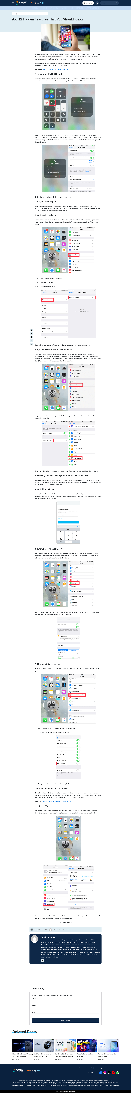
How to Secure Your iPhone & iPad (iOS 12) (57, 801)
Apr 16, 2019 (45, 929)
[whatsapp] (117, 1072)
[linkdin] (31, 337)
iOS (72, 8)
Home (14, 14)
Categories (116, 1068)
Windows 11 (54, 8)
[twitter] (31, 333)
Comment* (35, 998)
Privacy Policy (98, 1068)
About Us (81, 1068)
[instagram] (104, 1072)
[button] (97, 3)
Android (64, 8)
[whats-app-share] (31, 340)
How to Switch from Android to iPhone (55, 69)
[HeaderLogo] (22, 3)
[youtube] (113, 1072)
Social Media (34, 8)
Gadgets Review (20, 14)
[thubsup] (73, 922)
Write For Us (107, 1068)
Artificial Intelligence (93, 8)
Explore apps (89, 3)
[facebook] (31, 330)
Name (34, 1005)
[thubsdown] (76, 922)
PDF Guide (79, 8)
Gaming (44, 8)
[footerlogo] (18, 1070)
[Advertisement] (65, 976)
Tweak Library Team (64, 929)
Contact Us (89, 1068)
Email (34, 1012)
